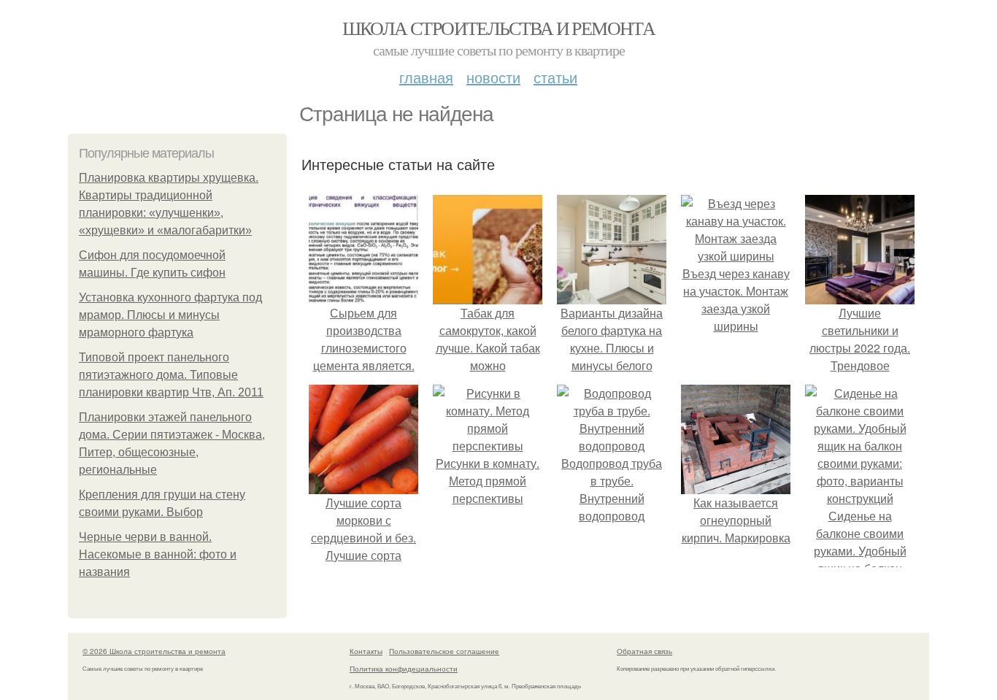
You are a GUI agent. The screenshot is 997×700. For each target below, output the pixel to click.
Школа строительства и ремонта (498, 27)
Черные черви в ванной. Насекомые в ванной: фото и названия (157, 554)
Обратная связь (644, 651)
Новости (493, 77)
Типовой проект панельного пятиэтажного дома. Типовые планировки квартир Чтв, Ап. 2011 (171, 375)
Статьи (555, 77)
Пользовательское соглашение (444, 651)
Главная (426, 77)
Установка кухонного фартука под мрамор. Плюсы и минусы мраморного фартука (170, 315)
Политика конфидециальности (404, 669)
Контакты (366, 651)
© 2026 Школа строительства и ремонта (154, 651)
